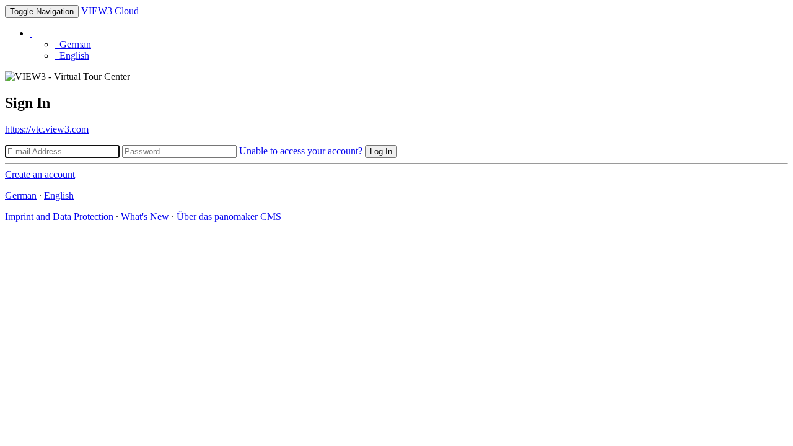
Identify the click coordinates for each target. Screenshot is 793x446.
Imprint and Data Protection (59, 216)
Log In (381, 151)
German (73, 44)
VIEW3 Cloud (110, 11)
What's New (145, 216)
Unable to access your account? (300, 151)
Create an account (40, 174)
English (72, 55)
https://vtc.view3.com (47, 129)
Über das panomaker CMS (229, 216)
